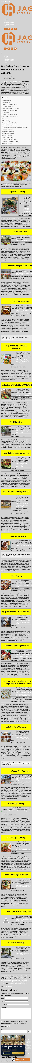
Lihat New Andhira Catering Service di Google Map (22, 505)
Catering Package (9, 22)
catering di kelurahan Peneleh (9, 982)
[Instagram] (12, 29)
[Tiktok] (8, 29)
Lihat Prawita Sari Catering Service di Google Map (21, 465)
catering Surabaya (20, 89)
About (6, 21)
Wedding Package (9, 24)
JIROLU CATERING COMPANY (11, 110)
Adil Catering (6, 112)
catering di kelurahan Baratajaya (17, 983)
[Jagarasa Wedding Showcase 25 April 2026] (13, 1040)
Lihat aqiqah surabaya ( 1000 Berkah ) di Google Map (23, 622)
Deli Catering (6, 121)
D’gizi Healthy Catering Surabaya (11, 108)
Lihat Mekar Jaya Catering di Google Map (23, 848)
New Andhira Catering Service (10, 116)
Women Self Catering (8, 133)
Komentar (4, 1007)
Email (3, 1001)
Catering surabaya (7, 119)
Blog (5, 25)
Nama (3, 998)
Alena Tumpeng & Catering (10, 139)
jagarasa (9, 77)
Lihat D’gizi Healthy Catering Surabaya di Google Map (22, 361)
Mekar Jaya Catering (8, 137)
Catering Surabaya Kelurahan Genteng (11, 81)
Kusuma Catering (7, 135)
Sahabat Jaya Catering (8, 131)
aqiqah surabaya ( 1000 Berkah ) (11, 123)
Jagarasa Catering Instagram (27, 209)
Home (6, 19)
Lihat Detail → (17, 1053)
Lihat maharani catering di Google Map (23, 953)
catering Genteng (7, 986)
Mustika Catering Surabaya (9, 125)
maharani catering (7, 143)
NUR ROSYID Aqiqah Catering (11, 141)
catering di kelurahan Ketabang (20, 980)
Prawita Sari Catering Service (10, 114)
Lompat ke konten (5, 1)
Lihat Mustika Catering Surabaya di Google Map (23, 655)
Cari (2, 1029)
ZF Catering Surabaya (8, 106)
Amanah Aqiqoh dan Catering (10, 104)
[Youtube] (15, 29)
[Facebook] (5, 29)
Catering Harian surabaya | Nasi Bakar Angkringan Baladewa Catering (15, 128)
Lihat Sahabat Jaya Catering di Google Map (23, 738)
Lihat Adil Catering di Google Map (22, 431)
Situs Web (3, 1004)
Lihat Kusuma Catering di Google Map (19, 811)
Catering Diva (6, 102)
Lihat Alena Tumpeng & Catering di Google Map (23, 885)
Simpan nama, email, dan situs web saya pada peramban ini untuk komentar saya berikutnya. (14, 1022)
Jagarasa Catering (7, 100)
